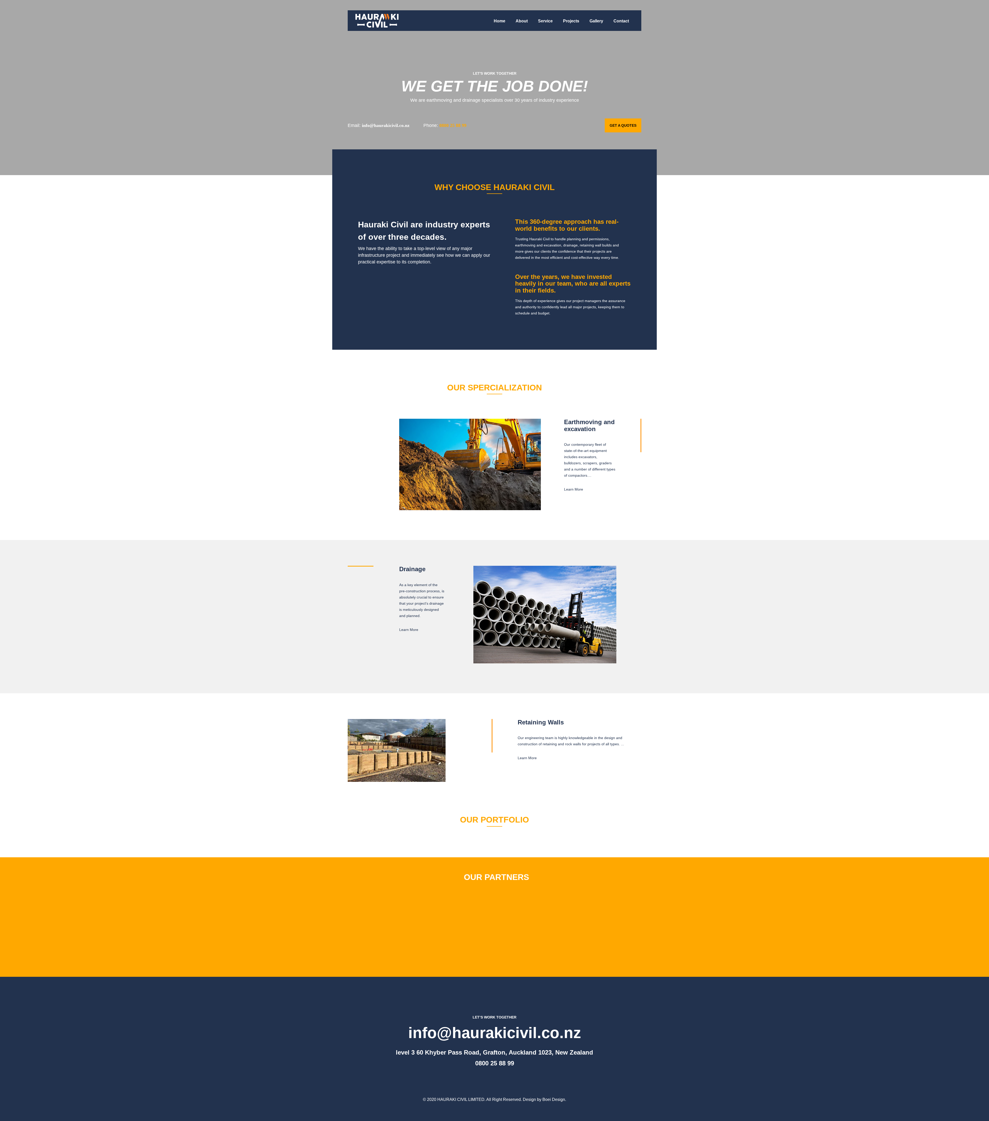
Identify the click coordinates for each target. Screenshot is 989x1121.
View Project (625, 834)
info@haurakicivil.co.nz (494, 1032)
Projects (571, 21)
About (522, 21)
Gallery (596, 21)
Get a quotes (623, 125)
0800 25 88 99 (494, 1063)
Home (499, 21)
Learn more (573, 489)
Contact (621, 21)
